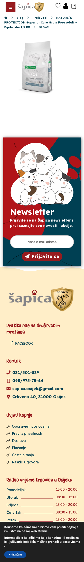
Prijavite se (45, 256)
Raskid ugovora (25, 462)
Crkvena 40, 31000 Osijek (39, 396)
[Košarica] (74, 6)
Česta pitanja (23, 455)
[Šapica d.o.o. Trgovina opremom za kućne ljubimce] (6, 17)
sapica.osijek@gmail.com (37, 388)
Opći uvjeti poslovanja (31, 426)
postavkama (71, 542)
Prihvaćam (15, 554)
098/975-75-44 (27, 380)
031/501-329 (25, 372)
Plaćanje (19, 448)
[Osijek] (31, 7)
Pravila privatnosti (27, 433)
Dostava (19, 440)
